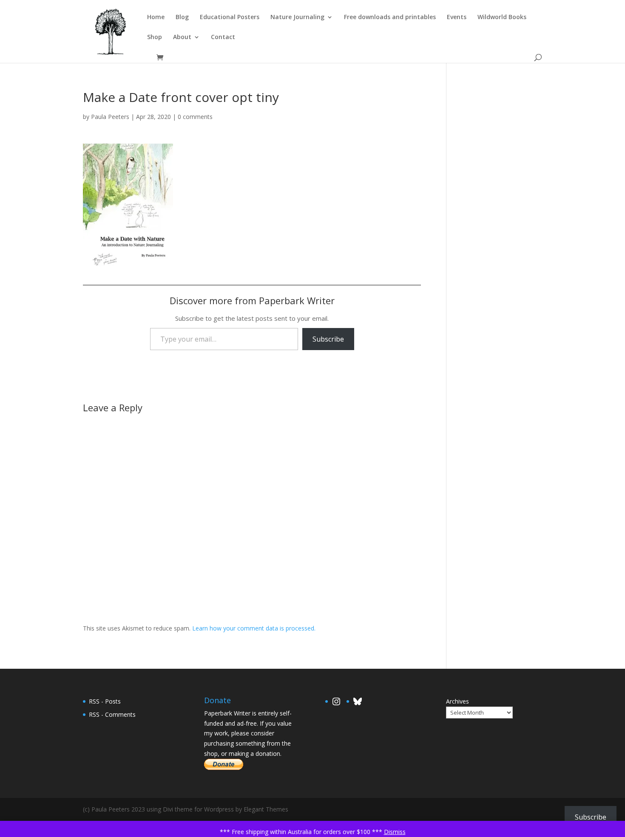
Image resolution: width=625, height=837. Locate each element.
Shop (154, 37)
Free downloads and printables (390, 17)
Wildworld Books (501, 17)
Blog (182, 17)
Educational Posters (229, 17)
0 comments (195, 117)
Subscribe (328, 339)
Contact (223, 37)
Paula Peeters (110, 117)
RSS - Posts (105, 701)
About (182, 37)
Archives (457, 701)
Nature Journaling (297, 17)
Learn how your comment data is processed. (253, 628)
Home (156, 17)
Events (456, 17)
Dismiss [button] (395, 832)
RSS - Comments (112, 714)
